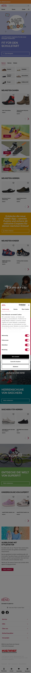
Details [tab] (15, 309)
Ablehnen (15, 366)
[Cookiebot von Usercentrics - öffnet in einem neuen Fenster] (19, 305)
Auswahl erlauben (15, 361)
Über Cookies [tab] (25, 309)
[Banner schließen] (28, 305)
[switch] (27, 340)
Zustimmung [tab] (5, 309)
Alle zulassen (15, 356)
